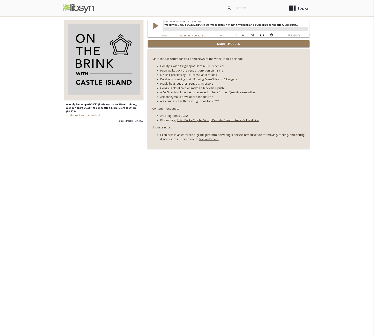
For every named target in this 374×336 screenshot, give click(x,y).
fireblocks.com (209, 139)
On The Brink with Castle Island (83, 115)
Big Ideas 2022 (177, 116)
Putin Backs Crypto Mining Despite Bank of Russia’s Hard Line (218, 120)
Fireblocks (167, 135)
